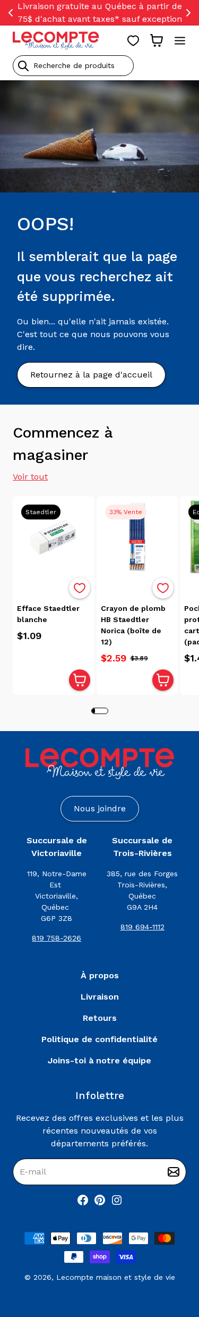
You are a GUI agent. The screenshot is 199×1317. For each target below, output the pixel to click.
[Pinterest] (99, 1200)
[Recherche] (23, 66)
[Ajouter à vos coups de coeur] (79, 588)
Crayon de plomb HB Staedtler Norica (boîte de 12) (133, 625)
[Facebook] (82, 1200)
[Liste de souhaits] (133, 40)
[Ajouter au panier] (79, 680)
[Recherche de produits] (99, 65)
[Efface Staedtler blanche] (53, 537)
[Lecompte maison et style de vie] (56, 40)
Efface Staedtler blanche (48, 614)
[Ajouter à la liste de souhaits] (79, 588)
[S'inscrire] (173, 1171)
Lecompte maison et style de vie (115, 1277)
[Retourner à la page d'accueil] (99, 763)
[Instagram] (116, 1200)
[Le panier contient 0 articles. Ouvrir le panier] (156, 40)
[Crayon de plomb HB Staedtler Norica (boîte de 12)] (137, 537)
